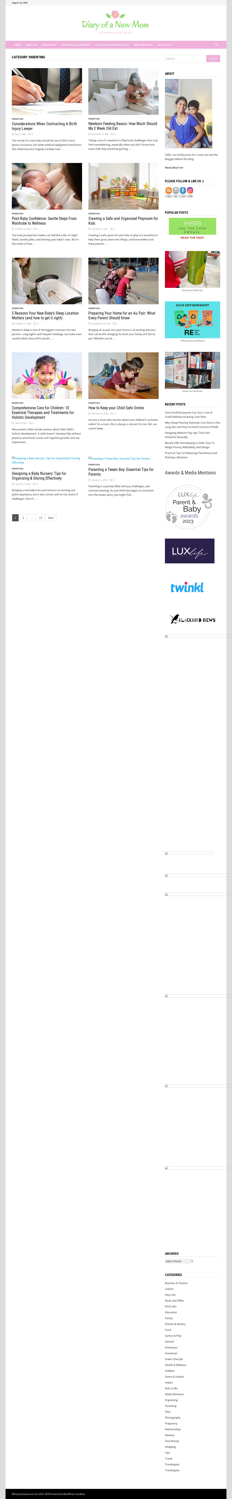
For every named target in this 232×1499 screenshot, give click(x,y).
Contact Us (165, 44)
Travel (168, 1458)
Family (169, 1318)
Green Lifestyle (174, 1359)
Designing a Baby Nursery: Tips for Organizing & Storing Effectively (39, 476)
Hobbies (170, 1371)
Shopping (170, 1447)
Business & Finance (176, 1283)
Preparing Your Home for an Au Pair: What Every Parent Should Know (121, 315)
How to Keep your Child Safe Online (116, 408)
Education (171, 1312)
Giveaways (171, 1347)
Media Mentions (143, 44)
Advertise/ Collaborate (75, 44)
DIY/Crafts (171, 1306)
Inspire (169, 1382)
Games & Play (173, 1335)
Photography (172, 1417)
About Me (31, 44)
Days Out (170, 1295)
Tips (167, 1452)
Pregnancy (171, 1423)
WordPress (69, 1494)
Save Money (172, 1441)
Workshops (49, 44)
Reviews (170, 1435)
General (169, 1341)
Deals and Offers (174, 1300)
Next (51, 518)
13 (40, 518)
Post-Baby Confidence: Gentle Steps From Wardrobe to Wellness (44, 221)
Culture (169, 1289)
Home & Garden (174, 1376)
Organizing (171, 1400)
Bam (82, 1494)
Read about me (174, 167)
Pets (167, 1411)
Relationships (173, 1429)
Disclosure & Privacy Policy (112, 44)
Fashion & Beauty (175, 1324)
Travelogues (172, 1464)
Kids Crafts (171, 1388)
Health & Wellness (175, 1365)
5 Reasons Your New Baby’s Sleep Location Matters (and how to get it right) (45, 315)
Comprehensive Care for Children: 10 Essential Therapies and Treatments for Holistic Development (43, 413)
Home (17, 44)
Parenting (17, 118)
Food (168, 1330)
